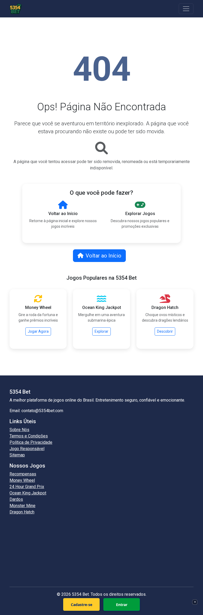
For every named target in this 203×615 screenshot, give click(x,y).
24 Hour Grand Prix (27, 486)
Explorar (101, 331)
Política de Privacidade (31, 442)
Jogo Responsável (27, 448)
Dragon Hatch (22, 511)
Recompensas (23, 473)
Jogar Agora (38, 331)
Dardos (16, 499)
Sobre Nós (19, 429)
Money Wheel (22, 480)
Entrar (121, 604)
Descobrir (165, 331)
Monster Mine (22, 505)
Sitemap (17, 454)
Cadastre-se (81, 604)
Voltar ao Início (103, 255)
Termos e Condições (29, 435)
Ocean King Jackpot (28, 492)
